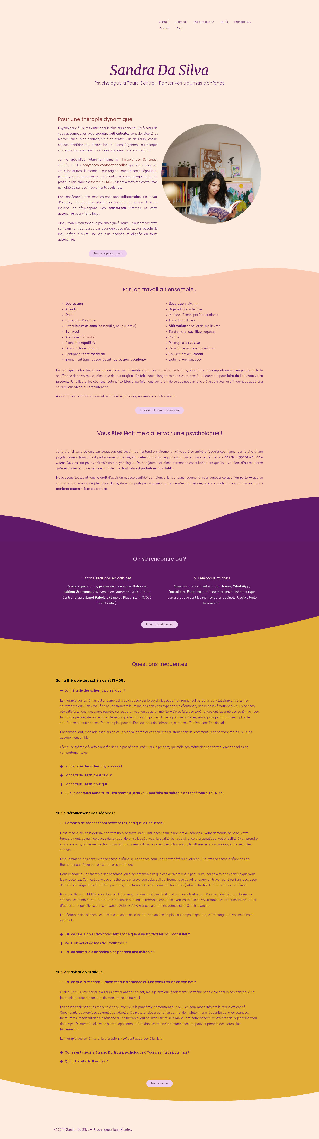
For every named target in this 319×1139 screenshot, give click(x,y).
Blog (179, 28)
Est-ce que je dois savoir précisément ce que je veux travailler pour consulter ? (127, 934)
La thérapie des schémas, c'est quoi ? (95, 690)
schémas (180, 370)
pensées (163, 370)
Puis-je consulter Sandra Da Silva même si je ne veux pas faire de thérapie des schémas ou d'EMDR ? (144, 793)
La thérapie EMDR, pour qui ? (87, 784)
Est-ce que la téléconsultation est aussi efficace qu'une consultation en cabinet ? (130, 982)
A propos (181, 21)
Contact (165, 28)
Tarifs (224, 21)
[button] (159, 690)
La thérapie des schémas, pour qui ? (94, 766)
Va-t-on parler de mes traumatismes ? (96, 943)
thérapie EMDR (102, 182)
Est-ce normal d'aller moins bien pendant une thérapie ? (110, 952)
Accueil (164, 21)
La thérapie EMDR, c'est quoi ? (88, 775)
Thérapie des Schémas (138, 159)
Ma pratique (202, 21)
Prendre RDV (242, 21)
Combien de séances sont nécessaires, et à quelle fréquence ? (115, 823)
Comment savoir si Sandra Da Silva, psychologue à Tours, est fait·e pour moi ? (127, 1052)
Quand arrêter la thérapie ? (86, 1061)
